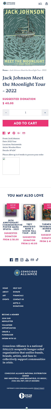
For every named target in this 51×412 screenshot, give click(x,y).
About (5, 292)
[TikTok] (37, 260)
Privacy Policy (39, 388)
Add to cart (25, 123)
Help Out (17, 288)
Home (5, 70)
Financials (18, 295)
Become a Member (10, 314)
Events (6, 299)
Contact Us (18, 299)
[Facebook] (11, 260)
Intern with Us (9, 338)
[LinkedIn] (16, 260)
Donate (16, 292)
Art (4, 295)
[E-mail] (32, 260)
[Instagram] (21, 260)
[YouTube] (27, 260)
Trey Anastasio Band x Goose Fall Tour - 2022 (29, 228)
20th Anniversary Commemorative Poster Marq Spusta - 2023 (13, 225)
